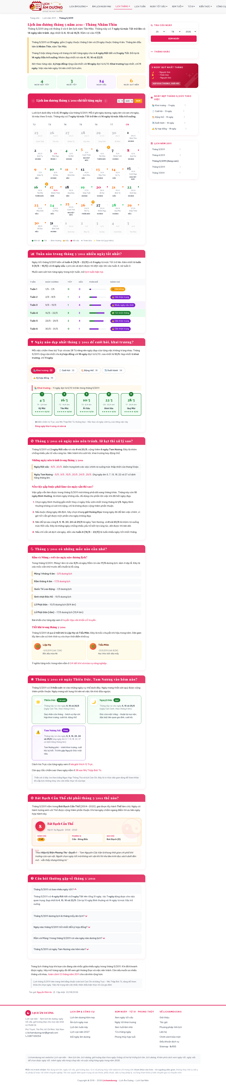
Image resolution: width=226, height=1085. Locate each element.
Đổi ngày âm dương (80, 1037)
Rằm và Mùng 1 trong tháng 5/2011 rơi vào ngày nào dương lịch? (68, 938)
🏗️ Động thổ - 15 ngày (162, 117)
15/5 (68, 474)
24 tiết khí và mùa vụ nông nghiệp (88, 663)
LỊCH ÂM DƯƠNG (77, 6)
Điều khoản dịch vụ (169, 1041)
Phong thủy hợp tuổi (125, 1037)
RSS (174, 1046)
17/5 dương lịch (62, 581)
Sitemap (164, 1046)
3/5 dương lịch (64, 573)
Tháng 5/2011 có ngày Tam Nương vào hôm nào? (60, 949)
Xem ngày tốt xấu (124, 1017)
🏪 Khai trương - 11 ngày (163, 105)
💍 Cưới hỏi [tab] (66, 370)
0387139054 (34, 1036)
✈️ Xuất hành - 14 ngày (163, 123)
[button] (40, 136)
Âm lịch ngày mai (79, 1022)
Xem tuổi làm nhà (124, 1027)
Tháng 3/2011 (158, 149)
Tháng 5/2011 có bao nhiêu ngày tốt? (54, 889)
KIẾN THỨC (204, 6)
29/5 (88, 474)
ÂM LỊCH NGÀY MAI (101, 6)
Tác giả (163, 1022)
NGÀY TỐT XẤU (158, 6)
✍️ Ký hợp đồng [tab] (43, 378)
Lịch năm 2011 (49, 18)
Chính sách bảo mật (170, 1037)
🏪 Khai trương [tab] (42, 370)
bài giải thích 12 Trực (81, 764)
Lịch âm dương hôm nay (82, 1017)
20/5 (59, 466)
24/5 (81, 474)
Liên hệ (163, 1032)
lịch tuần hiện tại (94, 271)
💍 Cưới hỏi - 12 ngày (162, 111)
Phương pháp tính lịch (171, 1027)
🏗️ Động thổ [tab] (89, 370)
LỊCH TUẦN (140, 6)
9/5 (62, 474)
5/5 (57, 474)
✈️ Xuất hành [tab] (113, 370)
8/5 (53, 466)
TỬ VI (190, 6)
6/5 (156, 75)
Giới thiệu (164, 1017)
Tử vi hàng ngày (123, 1032)
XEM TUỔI (177, 6)
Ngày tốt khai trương (125, 1022)
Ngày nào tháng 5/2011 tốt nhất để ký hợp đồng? (61, 927)
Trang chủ (34, 18)
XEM (138, 101)
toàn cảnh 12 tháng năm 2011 (63, 974)
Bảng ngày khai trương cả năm (49, 426)
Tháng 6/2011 (158, 167)
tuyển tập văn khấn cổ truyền (79, 620)
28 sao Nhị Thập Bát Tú (88, 770)
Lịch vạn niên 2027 (80, 1032)
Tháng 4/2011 (158, 155)
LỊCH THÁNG (122, 6)
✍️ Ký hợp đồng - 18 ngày (164, 128)
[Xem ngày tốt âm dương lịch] (46, 6)
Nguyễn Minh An (44, 992)
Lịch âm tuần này (79, 1027)
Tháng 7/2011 (158, 173)
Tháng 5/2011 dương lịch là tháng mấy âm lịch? (59, 916)
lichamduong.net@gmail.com (43, 1032)
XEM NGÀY (173, 38)
